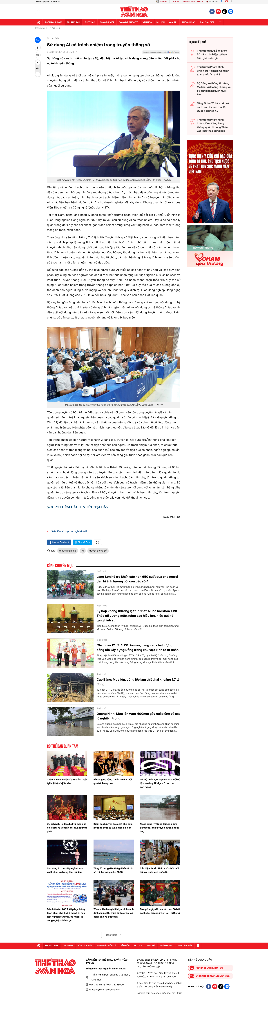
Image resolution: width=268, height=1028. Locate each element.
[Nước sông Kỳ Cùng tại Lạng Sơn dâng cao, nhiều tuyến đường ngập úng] (160, 807)
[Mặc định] (38, 68)
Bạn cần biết (207, 22)
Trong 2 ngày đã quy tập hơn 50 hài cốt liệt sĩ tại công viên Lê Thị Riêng (160, 911)
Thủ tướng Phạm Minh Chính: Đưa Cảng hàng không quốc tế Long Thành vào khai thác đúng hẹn (213, 125)
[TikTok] (232, 2)
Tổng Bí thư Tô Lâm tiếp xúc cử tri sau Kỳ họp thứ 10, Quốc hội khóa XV (213, 107)
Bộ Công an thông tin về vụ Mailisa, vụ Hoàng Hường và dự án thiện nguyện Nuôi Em (214, 89)
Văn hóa (147, 22)
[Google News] (161, 53)
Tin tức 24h (73, 22)
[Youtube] (226, 2)
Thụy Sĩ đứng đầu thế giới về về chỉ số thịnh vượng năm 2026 (113, 870)
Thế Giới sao (188, 22)
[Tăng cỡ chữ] (37, 62)
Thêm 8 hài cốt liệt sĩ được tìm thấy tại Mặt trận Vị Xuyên (67, 781)
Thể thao (90, 22)
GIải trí (173, 22)
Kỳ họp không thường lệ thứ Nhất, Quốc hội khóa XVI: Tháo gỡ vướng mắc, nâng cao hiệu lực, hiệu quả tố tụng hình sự (137, 615)
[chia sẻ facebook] (38, 47)
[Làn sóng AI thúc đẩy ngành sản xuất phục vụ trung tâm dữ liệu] (67, 852)
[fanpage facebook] (212, 11)
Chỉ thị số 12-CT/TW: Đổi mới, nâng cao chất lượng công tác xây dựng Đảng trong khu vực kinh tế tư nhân (138, 647)
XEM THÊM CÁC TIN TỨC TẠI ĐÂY (80, 507)
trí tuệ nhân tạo (67, 550)
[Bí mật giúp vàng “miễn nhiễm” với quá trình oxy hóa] (114, 763)
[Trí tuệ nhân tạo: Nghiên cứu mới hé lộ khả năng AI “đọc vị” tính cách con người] (160, 763)
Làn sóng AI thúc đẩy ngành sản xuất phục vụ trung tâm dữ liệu (65, 870)
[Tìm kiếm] (37, 11)
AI (83, 550)
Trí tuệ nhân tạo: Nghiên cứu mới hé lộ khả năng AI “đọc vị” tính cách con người (160, 783)
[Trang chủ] (38, 22)
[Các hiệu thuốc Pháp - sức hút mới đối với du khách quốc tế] (160, 852)
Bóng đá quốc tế (128, 22)
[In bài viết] (38, 55)
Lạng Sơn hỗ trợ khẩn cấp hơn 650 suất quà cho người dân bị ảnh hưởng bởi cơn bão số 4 (137, 579)
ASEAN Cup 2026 (53, 22)
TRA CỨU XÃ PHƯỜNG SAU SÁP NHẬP (188, 2)
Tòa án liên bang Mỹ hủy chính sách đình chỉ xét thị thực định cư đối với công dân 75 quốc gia (114, 913)
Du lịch (160, 22)
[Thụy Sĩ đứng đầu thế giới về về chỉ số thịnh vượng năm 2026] (114, 852)
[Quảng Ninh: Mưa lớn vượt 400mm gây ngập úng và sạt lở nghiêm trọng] (70, 721)
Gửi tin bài (213, 2)
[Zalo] (230, 11)
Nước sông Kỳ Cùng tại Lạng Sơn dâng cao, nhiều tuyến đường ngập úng (159, 827)
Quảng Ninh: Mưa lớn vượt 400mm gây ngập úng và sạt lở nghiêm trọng (138, 716)
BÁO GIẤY (163, 2)
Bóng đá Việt (107, 22)
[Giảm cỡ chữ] (37, 74)
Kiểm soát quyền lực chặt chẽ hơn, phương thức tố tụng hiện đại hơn (113, 825)
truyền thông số (98, 550)
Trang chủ (40, 28)
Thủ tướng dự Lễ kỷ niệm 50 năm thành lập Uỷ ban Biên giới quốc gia (212, 54)
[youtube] (218, 11)
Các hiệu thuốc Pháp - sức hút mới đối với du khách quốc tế (159, 870)
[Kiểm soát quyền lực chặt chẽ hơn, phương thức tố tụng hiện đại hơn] (114, 807)
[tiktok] (224, 11)
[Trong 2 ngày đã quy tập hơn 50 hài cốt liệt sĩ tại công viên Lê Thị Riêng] (160, 892)
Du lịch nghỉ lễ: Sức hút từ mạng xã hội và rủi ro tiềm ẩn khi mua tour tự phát (67, 827)
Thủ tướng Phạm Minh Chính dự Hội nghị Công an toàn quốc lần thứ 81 (213, 70)
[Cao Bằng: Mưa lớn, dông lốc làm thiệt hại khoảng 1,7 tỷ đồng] (70, 687)
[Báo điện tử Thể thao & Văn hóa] (134, 11)
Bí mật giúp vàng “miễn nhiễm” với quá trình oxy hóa (113, 781)
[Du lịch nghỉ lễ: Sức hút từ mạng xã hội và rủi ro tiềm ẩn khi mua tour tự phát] (67, 807)
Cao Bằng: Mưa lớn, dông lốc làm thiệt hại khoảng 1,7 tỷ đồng (138, 682)
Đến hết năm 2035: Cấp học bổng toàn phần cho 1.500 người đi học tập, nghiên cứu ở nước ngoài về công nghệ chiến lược (66, 915)
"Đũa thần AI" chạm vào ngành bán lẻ (69, 531)
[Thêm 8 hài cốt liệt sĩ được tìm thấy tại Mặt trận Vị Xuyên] (67, 763)
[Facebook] (221, 2)
